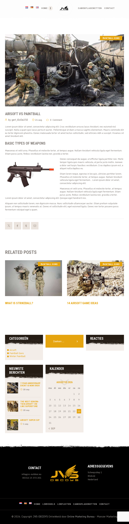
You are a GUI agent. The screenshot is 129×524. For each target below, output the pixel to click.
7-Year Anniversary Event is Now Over (30, 384)
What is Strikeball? (19, 303)
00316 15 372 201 (31, 478)
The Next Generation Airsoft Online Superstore (29, 404)
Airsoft (12, 350)
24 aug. (38, 120)
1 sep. (26, 424)
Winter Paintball (17, 356)
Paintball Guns (111, 38)
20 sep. (26, 389)
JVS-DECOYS (40, 516)
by (18, 120)
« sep (52, 428)
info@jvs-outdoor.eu (31, 474)
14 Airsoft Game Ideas (82, 303)
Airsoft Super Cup (29, 420)
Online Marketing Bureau (81, 516)
